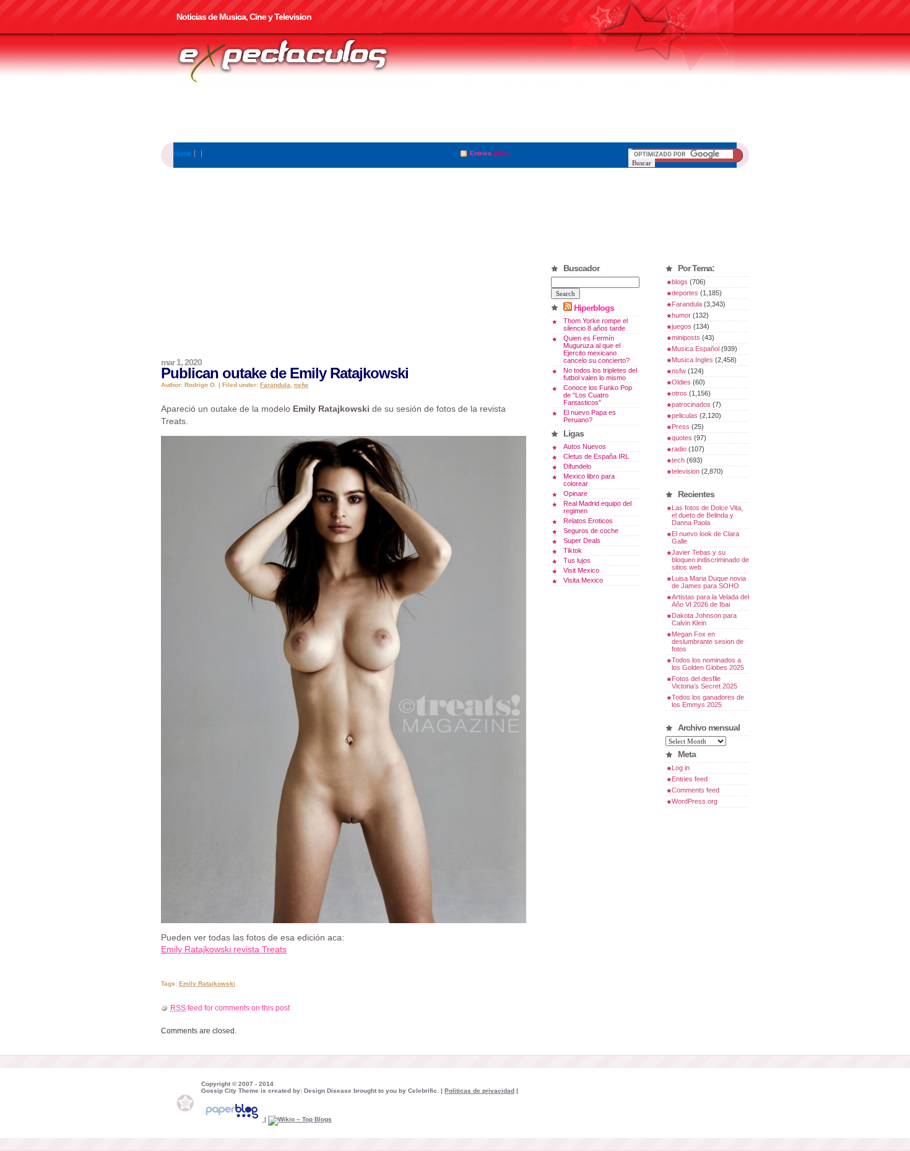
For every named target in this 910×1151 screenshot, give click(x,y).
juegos (681, 326)
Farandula (275, 384)
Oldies (681, 382)
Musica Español (695, 348)
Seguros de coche (590, 530)
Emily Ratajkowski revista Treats (224, 949)
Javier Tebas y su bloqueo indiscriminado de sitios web (710, 560)
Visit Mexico (581, 570)
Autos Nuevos (584, 446)
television (686, 471)
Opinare (575, 493)
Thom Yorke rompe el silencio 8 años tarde (595, 324)
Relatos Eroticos (588, 520)
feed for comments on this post (230, 1008)
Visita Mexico (583, 580)
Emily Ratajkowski (207, 983)
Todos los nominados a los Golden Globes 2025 (708, 663)
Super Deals (581, 540)
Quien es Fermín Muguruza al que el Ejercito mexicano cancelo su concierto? (596, 349)
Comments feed (695, 790)
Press (681, 426)
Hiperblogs (594, 308)
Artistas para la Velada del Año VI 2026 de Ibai (710, 600)
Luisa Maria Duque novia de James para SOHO (709, 582)
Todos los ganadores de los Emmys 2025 (708, 700)
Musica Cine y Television (299, 61)
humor (681, 315)
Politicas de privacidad (479, 1090)
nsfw (301, 384)
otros (679, 393)
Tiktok (572, 550)
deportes (685, 293)
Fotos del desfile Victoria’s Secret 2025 (704, 682)
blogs (680, 281)
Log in (681, 767)
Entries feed (690, 779)
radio (679, 449)
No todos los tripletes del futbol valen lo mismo (600, 374)
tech (678, 460)
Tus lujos (577, 560)
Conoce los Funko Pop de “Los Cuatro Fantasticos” (597, 395)
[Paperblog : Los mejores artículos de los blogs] (232, 1119)
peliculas (685, 415)
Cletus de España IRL (596, 456)
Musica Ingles (692, 359)
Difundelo (577, 466)
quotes (682, 437)
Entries (481, 153)
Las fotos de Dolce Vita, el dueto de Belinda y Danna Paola (707, 515)
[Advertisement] (455, 114)
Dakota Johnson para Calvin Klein (704, 619)
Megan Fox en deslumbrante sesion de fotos (707, 641)
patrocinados (691, 404)
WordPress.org (694, 801)
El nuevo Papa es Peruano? (589, 416)
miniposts (686, 337)
